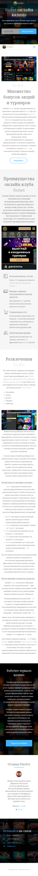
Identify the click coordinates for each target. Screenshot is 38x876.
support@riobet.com (14, 842)
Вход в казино (27, 31)
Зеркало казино (19, 743)
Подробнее (19, 160)
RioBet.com (11, 846)
